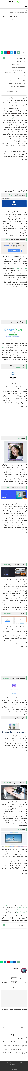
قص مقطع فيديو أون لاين (20, 909)
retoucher (7, 613)
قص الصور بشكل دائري (17, 117)
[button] (14, 1013)
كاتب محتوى (19, 18)
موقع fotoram (19, 94)
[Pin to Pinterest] (8, 52)
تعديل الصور (18, 10)
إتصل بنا (14, 1062)
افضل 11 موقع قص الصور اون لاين (17, 61)
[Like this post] (18, 52)
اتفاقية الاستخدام (17, 1064)
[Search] (1, 6)
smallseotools (20, 367)
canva (20, 438)
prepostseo (6, 782)
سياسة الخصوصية (20, 1062)
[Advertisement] (14, 35)
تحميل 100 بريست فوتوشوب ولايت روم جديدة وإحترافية (14, 1009)
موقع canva (20, 75)
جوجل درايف (16, 268)
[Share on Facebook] (15, 52)
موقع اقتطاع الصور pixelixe (17, 88)
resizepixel (6, 322)
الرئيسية (25, 10)
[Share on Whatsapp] (2, 52)
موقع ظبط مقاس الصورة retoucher (16, 83)
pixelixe (11, 718)
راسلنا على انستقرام (8, 1062)
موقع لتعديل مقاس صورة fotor (17, 78)
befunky (6, 564)
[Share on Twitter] (11, 52)
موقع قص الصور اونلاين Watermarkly (15, 86)
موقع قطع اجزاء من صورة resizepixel (15, 69)
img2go (11, 195)
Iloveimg (7, 239)
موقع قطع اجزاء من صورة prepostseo (15, 91)
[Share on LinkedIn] (5, 52)
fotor (8, 487)
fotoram (19, 829)
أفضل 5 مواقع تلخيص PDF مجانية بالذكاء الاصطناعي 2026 (15, 1038)
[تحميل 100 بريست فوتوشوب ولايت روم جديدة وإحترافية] (14, 998)
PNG (3, 347)
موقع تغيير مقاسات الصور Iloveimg (16, 67)
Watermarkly (7, 678)
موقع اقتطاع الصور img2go (17, 64)
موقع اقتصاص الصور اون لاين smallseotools (14, 72)
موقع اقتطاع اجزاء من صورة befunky (15, 80)
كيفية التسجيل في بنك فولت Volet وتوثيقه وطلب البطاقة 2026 (14, 1049)
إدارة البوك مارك (10, 1064)
